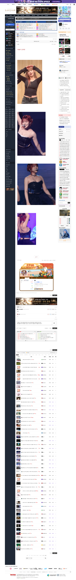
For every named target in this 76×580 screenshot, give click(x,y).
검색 (14, 29)
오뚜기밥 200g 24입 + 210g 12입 (63, 117)
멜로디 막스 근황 (26, 425)
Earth (43, 498)
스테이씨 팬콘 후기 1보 (27, 359)
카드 (6, 136)
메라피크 (44, 371)
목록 (52, 44)
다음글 (20, 328)
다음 (45, 555)
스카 (7, 119)
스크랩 (45, 260)
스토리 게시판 (8, 88)
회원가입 (8, 26)
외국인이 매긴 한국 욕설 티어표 (28, 479)
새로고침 (56, 319)
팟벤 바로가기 (8, 164)
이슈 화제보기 (54, 21)
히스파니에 (44, 541)
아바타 (7, 131)
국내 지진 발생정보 (27, 394)
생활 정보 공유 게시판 (9, 91)
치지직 (7, 166)
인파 (10, 113)
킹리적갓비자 (45, 502)
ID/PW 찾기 (11, 26)
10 (43, 555)
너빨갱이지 (44, 521)
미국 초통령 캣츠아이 (27, 521)
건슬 (10, 119)
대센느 (44, 525)
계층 (49, 354)
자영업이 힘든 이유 (27, 506)
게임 (39, 354)
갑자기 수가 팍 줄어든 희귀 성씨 (28, 537)
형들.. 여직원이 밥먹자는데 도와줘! (29, 498)
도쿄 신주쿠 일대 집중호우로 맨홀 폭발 (30, 467)
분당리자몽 (44, 506)
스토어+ (69, 32)
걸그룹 (7, 169)
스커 (10, 115)
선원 (6, 133)
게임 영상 (7, 174)
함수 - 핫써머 (26, 510)
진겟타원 (44, 417)
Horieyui (44, 548)
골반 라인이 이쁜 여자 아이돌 (28, 421)
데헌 (7, 117)
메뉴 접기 (49, 278)
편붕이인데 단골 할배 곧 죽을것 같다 (29, 409)
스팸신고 (50, 260)
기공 (13, 113)
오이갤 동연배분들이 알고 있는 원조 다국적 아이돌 (31, 529)
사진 (45, 354)
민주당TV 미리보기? (27, 417)
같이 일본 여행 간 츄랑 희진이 (28, 371)
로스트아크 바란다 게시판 (9, 96)
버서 (13, 109)
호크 (13, 117)
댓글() (55, 44)
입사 (18, 41)
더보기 (33, 275)
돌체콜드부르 (45, 533)
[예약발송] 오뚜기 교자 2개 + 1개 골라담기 (64, 120)
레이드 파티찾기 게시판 (9, 102)
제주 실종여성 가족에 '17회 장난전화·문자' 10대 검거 (32, 471)
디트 (7, 109)
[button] (25, 340)
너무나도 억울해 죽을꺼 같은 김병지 (29, 502)
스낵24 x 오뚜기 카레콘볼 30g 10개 (64, 118)
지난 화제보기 (49, 21)
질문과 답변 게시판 (8, 81)
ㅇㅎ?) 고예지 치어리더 (27, 382)
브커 (13, 115)
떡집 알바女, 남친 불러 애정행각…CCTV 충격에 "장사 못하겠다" (33, 448)
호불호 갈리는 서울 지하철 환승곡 (29, 456)
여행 (6, 171)
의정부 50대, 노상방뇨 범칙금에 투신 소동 (30, 436)
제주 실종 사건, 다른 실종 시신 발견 (29, 541)
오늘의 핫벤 (7, 153)
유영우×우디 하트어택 (27, 525)
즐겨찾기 (28, 352)
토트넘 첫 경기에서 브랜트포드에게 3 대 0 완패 (31, 363)
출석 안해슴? (26, 494)
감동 (52, 354)
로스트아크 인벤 (11, 18)
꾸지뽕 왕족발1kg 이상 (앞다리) (63, 123)
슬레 (10, 111)
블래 (10, 117)
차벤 (6, 168)
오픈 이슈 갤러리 (8, 151)
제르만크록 (44, 475)
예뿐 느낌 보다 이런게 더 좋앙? (28, 398)
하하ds (44, 510)
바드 (13, 119)
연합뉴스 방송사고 (26, 463)
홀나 (7, 111)
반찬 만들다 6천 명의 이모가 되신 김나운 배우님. (31, 378)
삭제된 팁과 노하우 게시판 (9, 55)
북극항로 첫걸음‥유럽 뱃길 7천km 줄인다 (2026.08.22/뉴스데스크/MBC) (35, 367)
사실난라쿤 (44, 386)
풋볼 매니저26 (8, 186)
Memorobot (44, 359)
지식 (42, 354)
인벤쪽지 (29, 275)
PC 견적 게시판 (8, 158)
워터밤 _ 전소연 (26, 533)
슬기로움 (44, 363)
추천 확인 (54, 260)
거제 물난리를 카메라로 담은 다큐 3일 (29, 440)
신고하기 (47, 260)
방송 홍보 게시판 (8, 104)
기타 (55, 354)
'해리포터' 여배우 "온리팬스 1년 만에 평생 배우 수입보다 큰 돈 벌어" (34, 483)
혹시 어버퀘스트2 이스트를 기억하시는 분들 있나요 (31, 444)
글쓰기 (55, 553)
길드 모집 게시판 (8, 101)
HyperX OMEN (8, 176)
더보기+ (35, 331)
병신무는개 (44, 413)
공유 (42, 260)
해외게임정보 (8, 173)
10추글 (24, 352)
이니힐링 (31, 275)
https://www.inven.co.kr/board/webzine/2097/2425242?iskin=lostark (28, 292)
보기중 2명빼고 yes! (27, 548)
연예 (26, 354)
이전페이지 (46, 328)
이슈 (21, 354)
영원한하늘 (44, 367)
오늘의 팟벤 (7, 155)
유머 (30, 354)
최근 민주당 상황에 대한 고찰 (28, 413)
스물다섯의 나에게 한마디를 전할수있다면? (30, 475)
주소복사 (17, 292)
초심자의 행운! (26, 390)
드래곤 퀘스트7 (8, 184)
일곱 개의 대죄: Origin (9, 179)
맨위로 (51, 328)
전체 (17, 354)
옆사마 (44, 537)
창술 (7, 115)
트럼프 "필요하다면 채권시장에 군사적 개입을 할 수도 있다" (33, 452)
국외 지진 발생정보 (27, 386)
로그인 (67, 4)
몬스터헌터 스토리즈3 (9, 181)
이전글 (24, 328)
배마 (7, 113)
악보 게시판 (7, 89)
